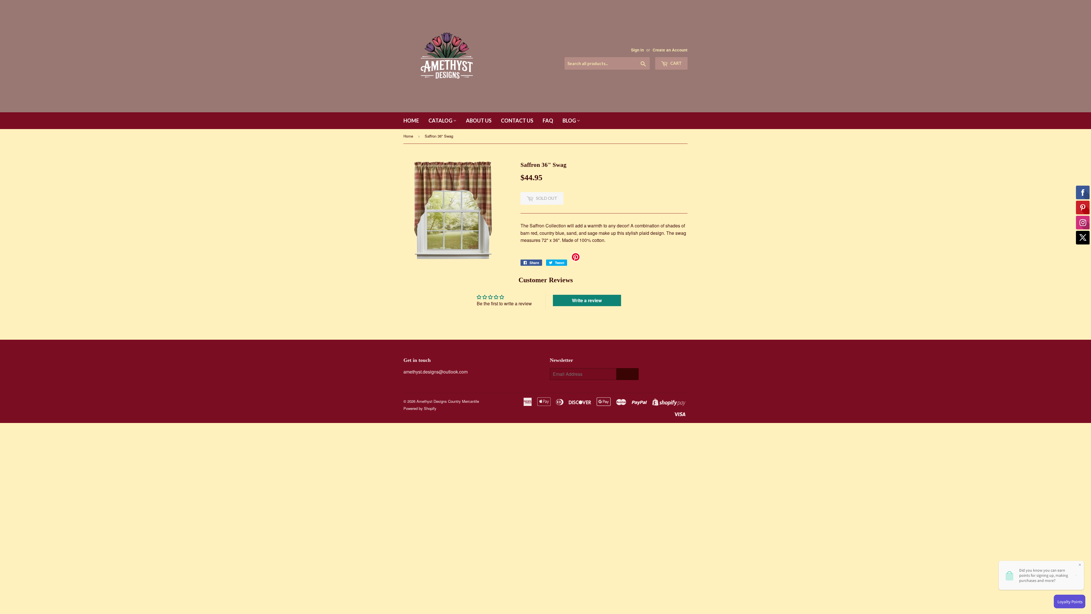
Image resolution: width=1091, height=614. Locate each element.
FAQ (548, 120)
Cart (675, 63)
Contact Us (517, 120)
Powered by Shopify (419, 408)
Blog (570, 120)
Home (411, 120)
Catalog (440, 120)
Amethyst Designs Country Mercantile (448, 401)
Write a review (587, 300)
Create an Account (670, 50)
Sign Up (627, 374)
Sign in (637, 50)
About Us (479, 120)
